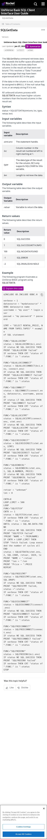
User (31, 50)
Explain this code (14, 288)
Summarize (35, 46)
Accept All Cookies (23, 834)
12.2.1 (21, 50)
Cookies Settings (23, 827)
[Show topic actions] (43, 29)
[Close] (44, 808)
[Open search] (35, 4)
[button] (23, 24)
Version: (5, 37)
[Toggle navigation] (43, 4)
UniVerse (9, 50)
